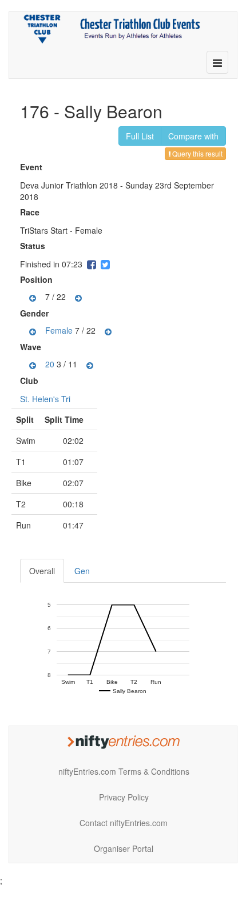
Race (31, 212)
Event (32, 167)
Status (34, 245)
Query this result (196, 153)
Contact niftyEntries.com (124, 822)
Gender (35, 313)
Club (30, 380)
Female (59, 330)
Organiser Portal (123, 848)
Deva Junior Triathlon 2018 (69, 185)
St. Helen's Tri (45, 399)
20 (49, 364)
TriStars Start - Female (61, 230)
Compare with (193, 136)
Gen (82, 570)
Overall (42, 570)
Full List (140, 136)
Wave (32, 347)
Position (37, 279)
